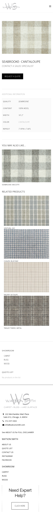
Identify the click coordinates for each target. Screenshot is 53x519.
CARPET (7, 356)
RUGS (6, 360)
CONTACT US (7, 452)
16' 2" (20, 115)
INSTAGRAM (7, 456)
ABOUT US (6, 444)
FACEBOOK (7, 460)
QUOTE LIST (7, 448)
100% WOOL (23, 108)
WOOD (7, 363)
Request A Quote (12, 76)
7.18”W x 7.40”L (24, 129)
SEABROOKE (23, 101)
